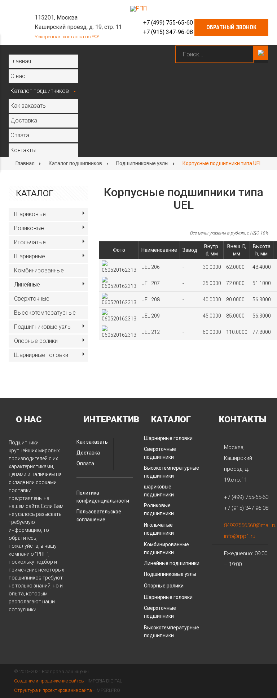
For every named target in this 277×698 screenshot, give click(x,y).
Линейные (27, 284)
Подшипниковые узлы (142, 163)
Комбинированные (39, 270)
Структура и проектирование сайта (53, 690)
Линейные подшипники (171, 563)
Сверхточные (31, 298)
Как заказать (28, 105)
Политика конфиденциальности (102, 497)
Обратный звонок (231, 27)
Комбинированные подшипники (166, 548)
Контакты (23, 150)
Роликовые (29, 228)
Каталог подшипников (39, 90)
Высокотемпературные (45, 312)
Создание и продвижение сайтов (49, 681)
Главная (20, 61)
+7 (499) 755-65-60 (168, 22)
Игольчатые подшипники (159, 529)
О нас (17, 76)
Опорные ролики (36, 340)
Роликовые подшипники (159, 509)
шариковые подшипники (159, 490)
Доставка (23, 120)
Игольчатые (30, 242)
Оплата (19, 135)
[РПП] (138, 8)
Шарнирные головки (41, 355)
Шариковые (30, 214)
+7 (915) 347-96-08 (168, 32)
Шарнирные (29, 256)
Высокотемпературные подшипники (171, 472)
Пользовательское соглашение (98, 515)
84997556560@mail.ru (250, 525)
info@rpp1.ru (239, 536)
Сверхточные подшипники (160, 453)
